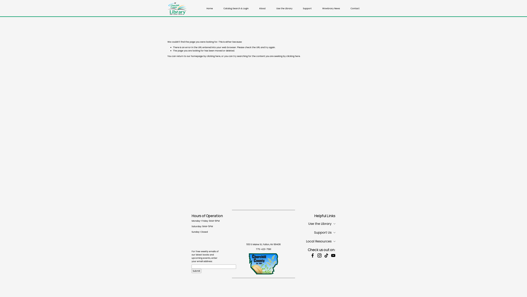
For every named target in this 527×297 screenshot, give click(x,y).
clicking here (213, 56)
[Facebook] (312, 255)
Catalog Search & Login (236, 8)
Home (209, 8)
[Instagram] (319, 255)
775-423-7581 (263, 249)
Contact (355, 8)
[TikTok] (326, 255)
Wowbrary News (331, 8)
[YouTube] (333, 255)
